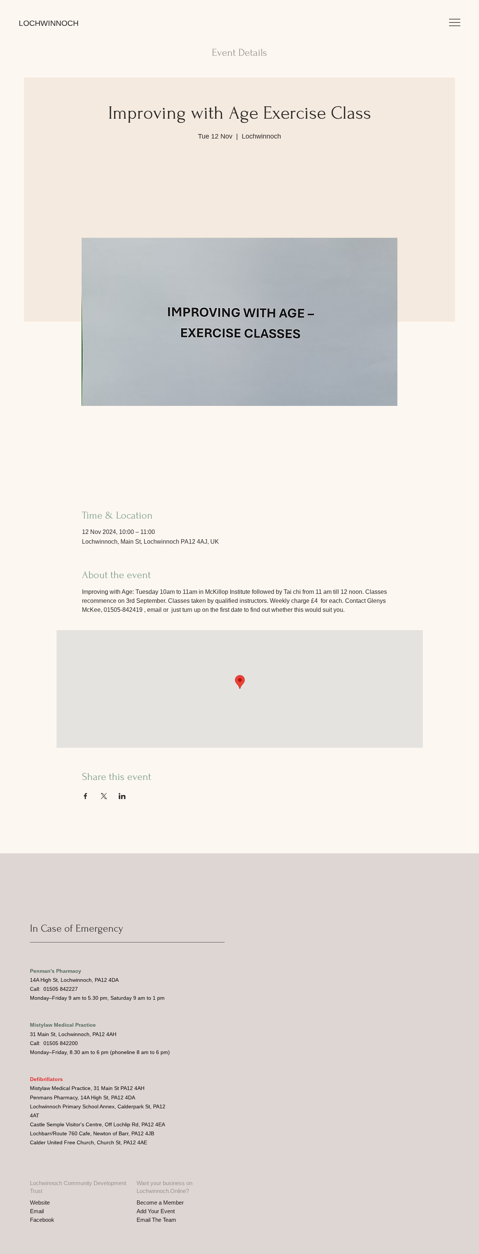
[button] (454, 22)
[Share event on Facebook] (85, 796)
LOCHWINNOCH (49, 23)
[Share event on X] (103, 796)
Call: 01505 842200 (54, 1043)
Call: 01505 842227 (54, 989)
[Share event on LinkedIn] (122, 796)
